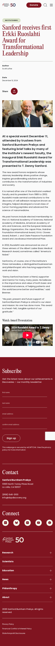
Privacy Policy (8, 624)
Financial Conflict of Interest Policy (17, 628)
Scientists (8, 561)
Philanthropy (9, 588)
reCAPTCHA (31, 447)
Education (8, 570)
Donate (34, 5)
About (5, 597)
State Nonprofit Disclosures (13, 633)
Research (7, 552)
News (5, 579)
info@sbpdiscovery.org (14, 497)
